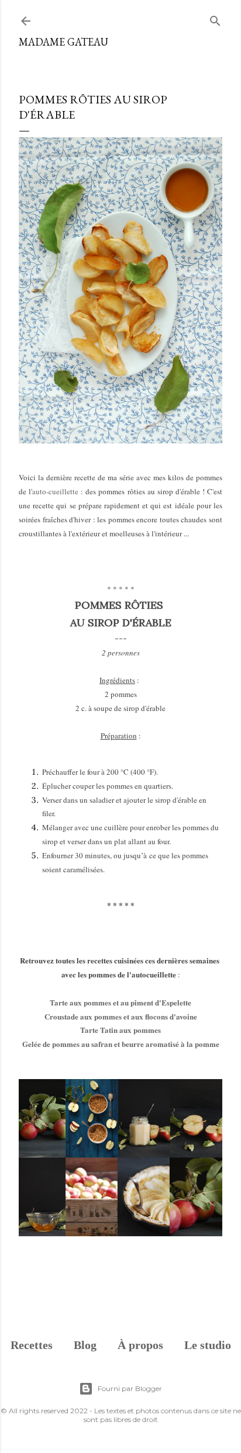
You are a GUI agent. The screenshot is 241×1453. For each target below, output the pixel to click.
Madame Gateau (63, 41)
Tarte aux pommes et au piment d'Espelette (120, 1002)
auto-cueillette (55, 491)
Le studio (207, 1344)
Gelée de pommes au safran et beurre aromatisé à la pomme (120, 1043)
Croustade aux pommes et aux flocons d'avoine (120, 1016)
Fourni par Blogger (130, 1388)
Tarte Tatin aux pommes (120, 1029)
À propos (140, 1344)
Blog (85, 1344)
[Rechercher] (215, 18)
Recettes (32, 1344)
